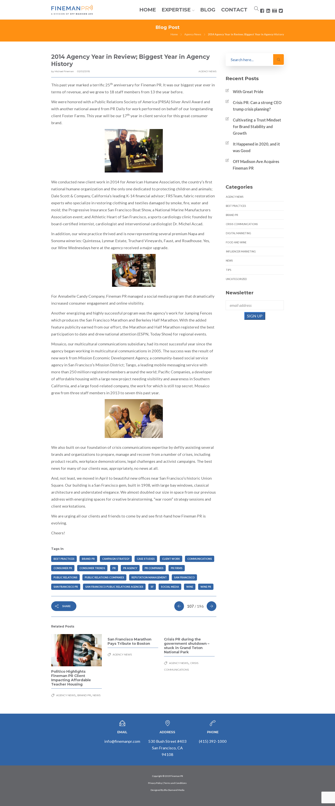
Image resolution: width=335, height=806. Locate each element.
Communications (199, 558)
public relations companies (104, 577)
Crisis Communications (242, 224)
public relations (65, 577)
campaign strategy (116, 558)
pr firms (176, 568)
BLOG (207, 10)
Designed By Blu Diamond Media (167, 790)
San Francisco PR (66, 586)
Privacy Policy (155, 783)
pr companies (154, 568)
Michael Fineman (64, 71)
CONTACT (234, 10)
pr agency (130, 568)
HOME (147, 10)
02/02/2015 (83, 71)
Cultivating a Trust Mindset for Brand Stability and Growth (257, 126)
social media (170, 586)
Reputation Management (149, 577)
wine (189, 586)
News (97, 695)
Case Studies (146, 558)
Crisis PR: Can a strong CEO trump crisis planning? (257, 105)
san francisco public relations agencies (114, 586)
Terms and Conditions (175, 783)
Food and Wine (236, 242)
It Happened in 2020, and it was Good (256, 147)
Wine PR (205, 586)
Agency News (192, 34)
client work (171, 558)
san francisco (184, 577)
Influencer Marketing (241, 251)
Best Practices (64, 558)
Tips (228, 269)
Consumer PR (63, 568)
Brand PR (88, 558)
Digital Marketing (238, 233)
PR (114, 568)
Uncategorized (236, 279)
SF (152, 586)
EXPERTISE (176, 10)
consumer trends (92, 568)
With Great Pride (248, 91)
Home (174, 34)
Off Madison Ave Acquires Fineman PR (256, 164)
